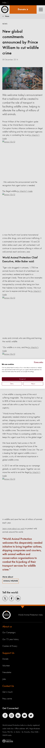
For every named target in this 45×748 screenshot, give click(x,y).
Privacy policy (38, 362)
